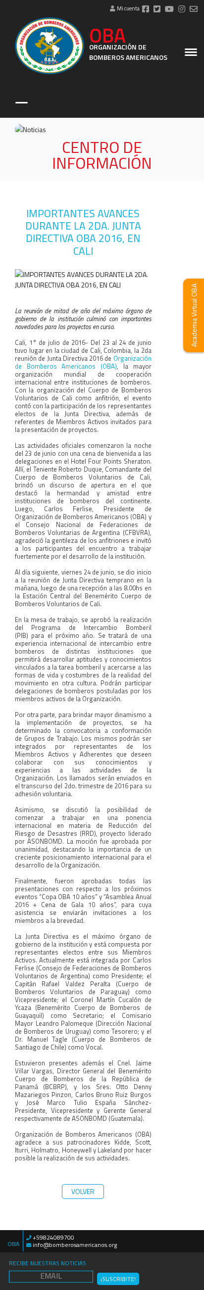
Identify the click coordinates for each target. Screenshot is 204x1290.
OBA (128, 46)
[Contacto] (193, 9)
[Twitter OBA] (157, 9)
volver (83, 1191)
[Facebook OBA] (146, 9)
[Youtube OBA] (169, 9)
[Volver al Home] (49, 45)
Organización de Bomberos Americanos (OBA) (83, 362)
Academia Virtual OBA (194, 315)
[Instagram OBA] (182, 9)
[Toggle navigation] (21, 103)
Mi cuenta (128, 8)
